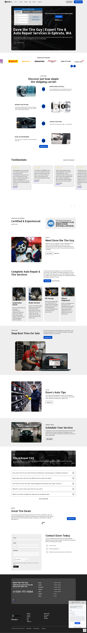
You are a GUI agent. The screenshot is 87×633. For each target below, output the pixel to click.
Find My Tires (36, 16)
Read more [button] (49, 402)
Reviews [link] (28, 616)
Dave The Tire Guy (20, 583)
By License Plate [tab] (37, 11)
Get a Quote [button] (69, 1)
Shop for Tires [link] (46, 613)
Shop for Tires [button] (78, 1)
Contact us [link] (40, 1)
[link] (17, 616)
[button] (8, 2)
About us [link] (34, 1)
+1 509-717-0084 (23, 591)
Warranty (43, 628)
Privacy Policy (28, 628)
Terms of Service (36, 628)
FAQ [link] (28, 618)
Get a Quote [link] (46, 615)
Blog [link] (30, 1)
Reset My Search (35, 19)
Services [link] (21, 1)
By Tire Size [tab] (27, 11)
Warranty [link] (46, 618)
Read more (15, 187)
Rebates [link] (25, 1)
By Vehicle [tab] (18, 11)
